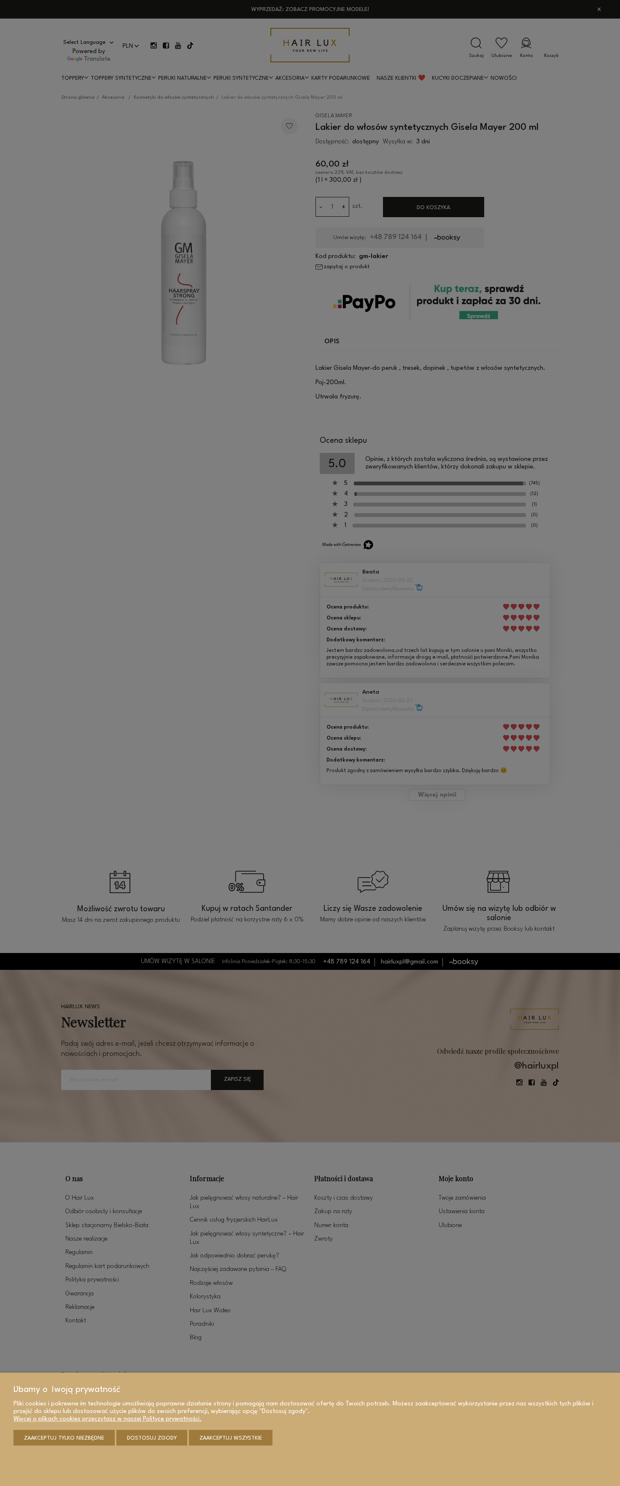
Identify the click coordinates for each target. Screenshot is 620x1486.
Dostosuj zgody (152, 1438)
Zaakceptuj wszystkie (230, 1438)
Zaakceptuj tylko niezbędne (64, 1438)
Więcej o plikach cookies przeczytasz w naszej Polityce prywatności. (107, 1419)
